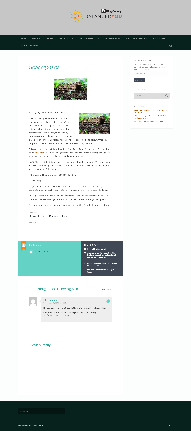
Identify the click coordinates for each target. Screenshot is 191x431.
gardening (91, 253)
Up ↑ (171, 426)
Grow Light (38, 152)
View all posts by (41, 252)
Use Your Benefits (87, 38)
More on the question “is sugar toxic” (100, 270)
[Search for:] (152, 96)
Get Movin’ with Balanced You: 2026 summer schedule (149, 122)
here (109, 205)
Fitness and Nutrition (136, 38)
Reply (108, 301)
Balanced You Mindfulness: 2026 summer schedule (151, 111)
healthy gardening (95, 255)
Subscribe (139, 80)
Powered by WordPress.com (30, 426)
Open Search (170, 46)
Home (23, 38)
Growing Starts (44, 67)
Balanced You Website (42, 38)
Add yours (107, 289)
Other (89, 249)
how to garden (100, 257)
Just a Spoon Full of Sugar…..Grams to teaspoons (102, 264)
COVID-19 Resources (111, 38)
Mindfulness (159, 38)
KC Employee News (29, 46)
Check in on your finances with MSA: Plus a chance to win (151, 117)
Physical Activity (100, 249)
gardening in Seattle (106, 253)
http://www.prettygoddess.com (56, 315)
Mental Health (66, 38)
